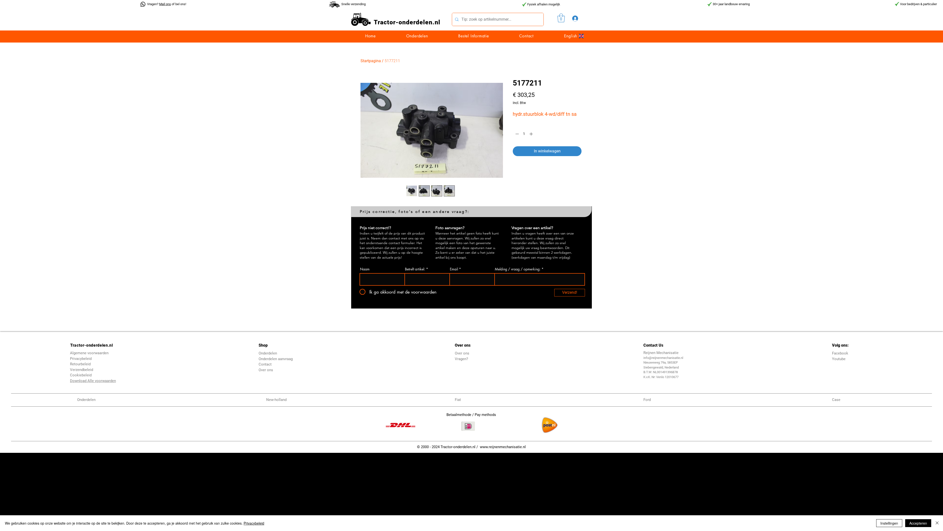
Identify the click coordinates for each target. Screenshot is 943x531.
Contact (265, 364)
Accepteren (918, 523)
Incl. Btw (519, 103)
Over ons (266, 370)
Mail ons (165, 4)
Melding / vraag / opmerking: (518, 269)
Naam (365, 269)
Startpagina (371, 61)
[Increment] (531, 134)
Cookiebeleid (81, 375)
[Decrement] (516, 134)
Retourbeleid (80, 364)
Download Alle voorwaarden (93, 381)
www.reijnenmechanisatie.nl (503, 447)
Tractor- (386, 22)
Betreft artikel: (415, 269)
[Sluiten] (937, 523)
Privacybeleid (254, 523)
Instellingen (889, 523)
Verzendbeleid (81, 370)
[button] (561, 18)
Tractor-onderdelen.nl (91, 345)
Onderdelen (268, 353)
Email (454, 269)
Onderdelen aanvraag (276, 359)
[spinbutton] (524, 134)
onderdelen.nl (419, 22)
